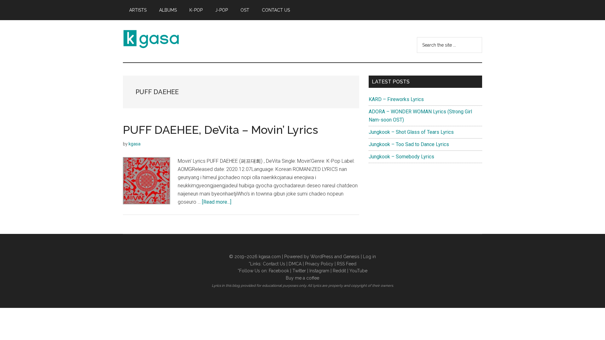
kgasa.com (270, 256)
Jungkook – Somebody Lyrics (401, 157)
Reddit (339, 270)
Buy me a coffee (302, 277)
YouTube (358, 270)
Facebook (279, 270)
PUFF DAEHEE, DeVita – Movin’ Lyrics (220, 129)
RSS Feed (346, 263)
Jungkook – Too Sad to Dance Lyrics (409, 144)
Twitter (299, 270)
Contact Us (274, 263)
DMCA (295, 263)
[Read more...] (216, 202)
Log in (369, 256)
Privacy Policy (319, 263)
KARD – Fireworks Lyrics (396, 99)
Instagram (319, 270)
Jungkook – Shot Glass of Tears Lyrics (411, 132)
